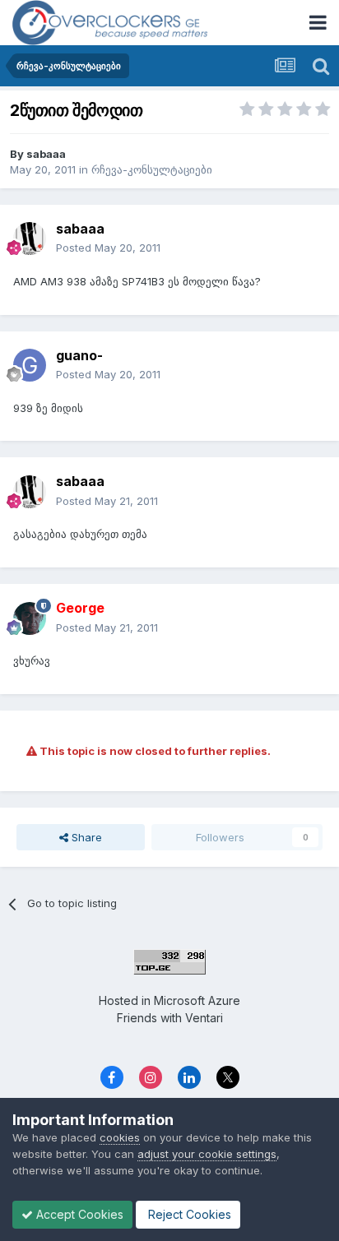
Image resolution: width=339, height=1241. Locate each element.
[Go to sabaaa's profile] (29, 238)
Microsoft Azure (197, 1000)
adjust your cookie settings (206, 1153)
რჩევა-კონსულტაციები (151, 169)
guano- (79, 355)
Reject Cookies (188, 1214)
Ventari (204, 1018)
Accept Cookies (78, 1214)
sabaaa (46, 153)
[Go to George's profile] (29, 618)
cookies (120, 1137)
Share (85, 837)
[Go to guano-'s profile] (29, 365)
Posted (108, 247)
